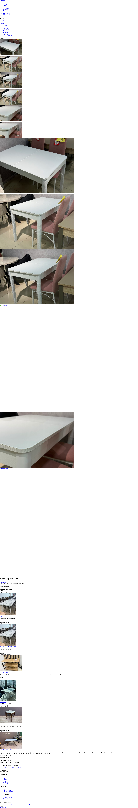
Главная (5, 4)
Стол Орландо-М (4, 749)
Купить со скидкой (5, 586)
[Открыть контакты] (0, 806)
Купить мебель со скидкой (6, 767)
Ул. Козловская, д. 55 (5, 14)
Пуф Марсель (3, 724)
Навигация (3, 15)
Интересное (6, 782)
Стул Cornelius (3, 616)
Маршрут (2, 807)
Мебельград (7, 672)
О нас (4, 5)
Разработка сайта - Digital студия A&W (20, 804)
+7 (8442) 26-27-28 (7, 35)
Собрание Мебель (4, 582)
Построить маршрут (5, 13)
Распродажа (6, 8)
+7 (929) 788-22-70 (7, 34)
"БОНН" (2, 672)
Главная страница (7, 777)
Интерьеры (5, 9)
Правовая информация (5, 804)
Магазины (5, 7)
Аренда (7, 15)
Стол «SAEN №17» (4, 646)
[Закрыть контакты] (2, 806)
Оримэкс (9, 724)
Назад (2, 38)
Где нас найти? (17, 767)
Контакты (5, 10)
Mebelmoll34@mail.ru (8, 791)
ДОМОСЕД (10, 616)
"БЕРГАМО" (3, 702)
